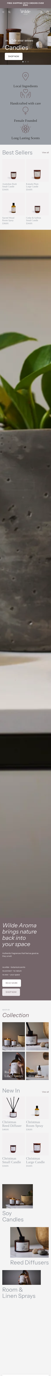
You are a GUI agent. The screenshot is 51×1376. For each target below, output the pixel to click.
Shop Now (11, 992)
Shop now (13, 56)
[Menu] (3, 12)
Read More (12, 983)
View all (45, 152)
